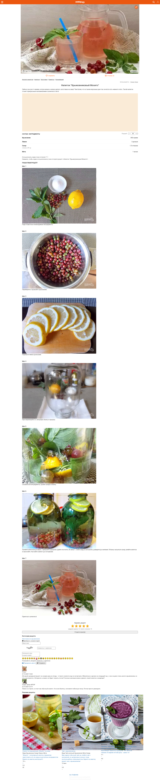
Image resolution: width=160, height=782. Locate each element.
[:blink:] (45, 658)
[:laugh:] (43, 658)
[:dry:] (27, 658)
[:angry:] (54, 658)
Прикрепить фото (30, 663)
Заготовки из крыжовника (31, 639)
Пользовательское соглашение (79, 777)
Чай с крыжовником (68, 751)
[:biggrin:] (25, 658)
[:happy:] (68, 658)
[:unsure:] (30, 658)
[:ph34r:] (41, 658)
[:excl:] (61, 658)
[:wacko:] (63, 658)
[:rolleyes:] (59, 658)
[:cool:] (32, 658)
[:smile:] (50, 658)
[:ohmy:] (23, 658)
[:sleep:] (48, 658)
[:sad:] (65, 658)
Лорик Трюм (134, 82)
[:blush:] (34, 658)
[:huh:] (70, 658)
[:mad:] (39, 658)
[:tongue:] (52, 658)
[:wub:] (36, 658)
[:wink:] (57, 658)
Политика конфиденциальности (80, 779)
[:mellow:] (72, 658)
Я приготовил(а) (80, 632)
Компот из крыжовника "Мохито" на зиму (36, 751)
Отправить (41, 663)
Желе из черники (106, 740)
